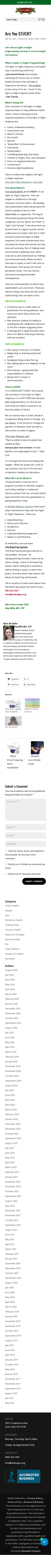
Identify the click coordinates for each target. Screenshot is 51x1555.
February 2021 (12, 1253)
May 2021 (10, 1239)
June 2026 (10, 979)
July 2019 (9, 1345)
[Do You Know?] (13, 721)
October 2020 (11, 1273)
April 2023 (10, 1162)
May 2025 (10, 1042)
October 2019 (11, 1330)
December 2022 (12, 1181)
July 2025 (9, 1032)
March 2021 (11, 1249)
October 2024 (11, 1075)
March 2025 (11, 1051)
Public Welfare (12, 949)
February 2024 (12, 1114)
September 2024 (13, 1080)
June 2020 (10, 1292)
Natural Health (12, 939)
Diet (7, 915)
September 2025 (13, 1023)
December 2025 (12, 1008)
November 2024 (13, 1071)
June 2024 (10, 1095)
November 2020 (13, 1268)
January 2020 (11, 1316)
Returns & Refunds (33, 1502)
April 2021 (10, 1244)
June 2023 (10, 1152)
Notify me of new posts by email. (24, 873)
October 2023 (11, 1133)
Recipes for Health (14, 953)
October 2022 (11, 1191)
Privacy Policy (35, 1498)
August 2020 (11, 1282)
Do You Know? (11, 727)
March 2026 (11, 994)
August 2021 (11, 1229)
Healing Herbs (12, 924)
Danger (8, 910)
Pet (6, 944)
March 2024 (11, 1109)
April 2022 (10, 1205)
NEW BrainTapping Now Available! (13, 710)
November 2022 (13, 1186)
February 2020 (12, 1311)
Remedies (10, 958)
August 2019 (11, 1340)
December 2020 (12, 1263)
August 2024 (11, 1085)
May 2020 (10, 1297)
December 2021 (12, 1210)
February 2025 (12, 1056)
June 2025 (10, 1037)
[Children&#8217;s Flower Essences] (32, 703)
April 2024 (10, 1104)
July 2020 (9, 1287)
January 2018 (11, 1374)
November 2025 (13, 1013)
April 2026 (10, 989)
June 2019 (10, 1350)
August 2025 (11, 1027)
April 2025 (10, 1047)
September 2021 (13, 1225)
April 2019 (10, 1354)
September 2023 (13, 1138)
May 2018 (10, 1369)
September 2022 (13, 1196)
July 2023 (9, 1148)
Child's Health (40, 39)
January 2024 (11, 1119)
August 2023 (11, 1143)
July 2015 (9, 1398)
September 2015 (13, 1388)
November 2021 (13, 1215)
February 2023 (12, 1172)
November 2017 (13, 1383)
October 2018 (11, 1364)
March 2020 (11, 1306)
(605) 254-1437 (12, 1457)
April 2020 (10, 1302)
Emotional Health (25, 39)
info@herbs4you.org (15, 1463)
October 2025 (11, 1018)
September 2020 (13, 1278)
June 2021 (10, 1234)
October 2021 (11, 1220)
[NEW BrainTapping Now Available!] (13, 703)
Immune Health (13, 929)
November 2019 (13, 1326)
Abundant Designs (30, 1551)
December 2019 (12, 1321)
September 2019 (13, 1335)
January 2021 (11, 1258)
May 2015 (10, 1403)
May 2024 (10, 1100)
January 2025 (11, 1061)
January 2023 (11, 1176)
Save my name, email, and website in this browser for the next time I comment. (24, 854)
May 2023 (10, 1157)
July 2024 (9, 1090)
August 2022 (11, 1201)
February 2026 (12, 998)
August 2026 (11, 970)
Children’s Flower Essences (31, 710)
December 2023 (12, 1124)
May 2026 (10, 984)
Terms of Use (15, 1502)
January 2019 (11, 1359)
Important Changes (14, 934)
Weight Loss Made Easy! (34, 760)
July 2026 (9, 974)
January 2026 (11, 1003)
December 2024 (12, 1066)
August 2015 (11, 1393)
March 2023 (11, 1167)
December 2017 (12, 1378)
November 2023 (13, 1128)
